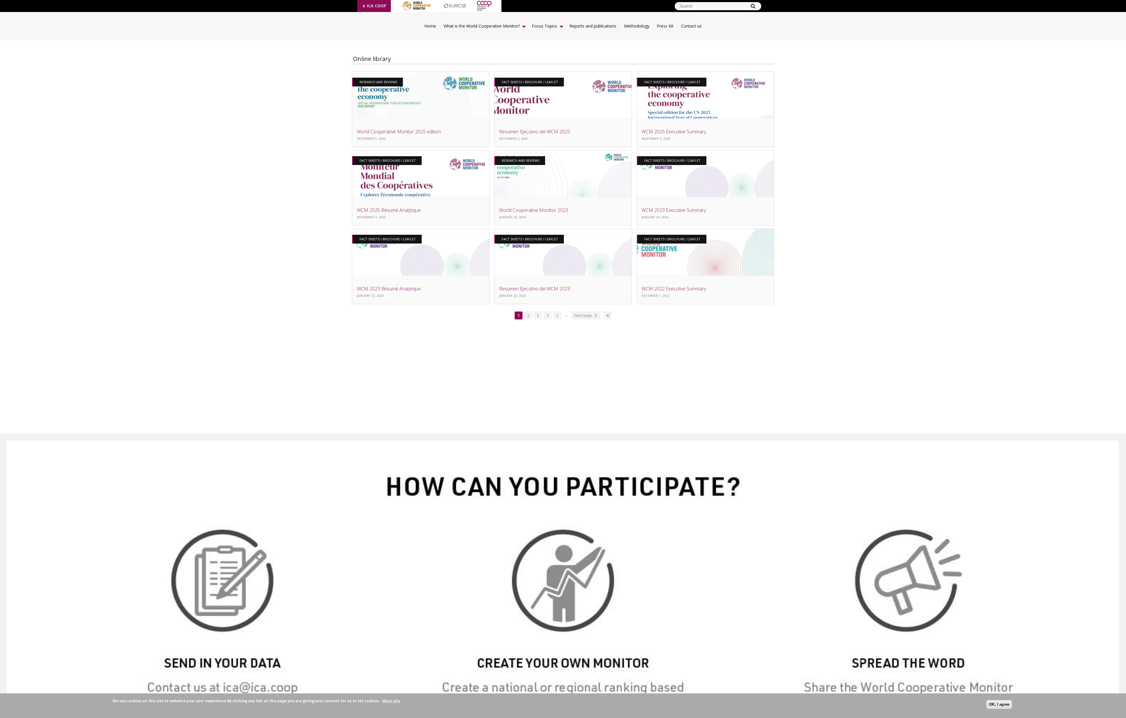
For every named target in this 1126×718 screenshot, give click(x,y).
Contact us (691, 26)
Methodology (637, 26)
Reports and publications (592, 26)
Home (430, 26)
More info (391, 700)
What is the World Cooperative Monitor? (482, 26)
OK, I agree (999, 704)
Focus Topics (544, 26)
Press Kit (665, 26)
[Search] (753, 6)
